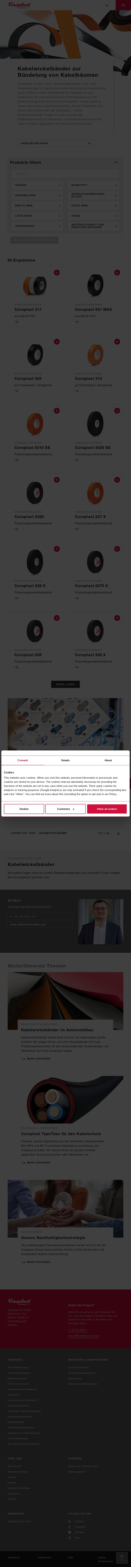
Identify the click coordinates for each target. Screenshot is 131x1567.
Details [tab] (65, 760)
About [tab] (108, 760)
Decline (24, 808)
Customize (63, 808)
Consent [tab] (23, 760)
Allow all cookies (107, 808)
